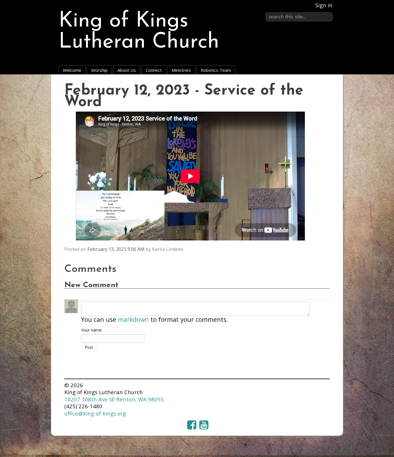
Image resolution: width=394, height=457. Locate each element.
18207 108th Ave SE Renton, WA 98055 (114, 399)
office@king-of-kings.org (95, 413)
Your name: (91, 330)
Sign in (324, 5)
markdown (133, 319)
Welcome (72, 70)
